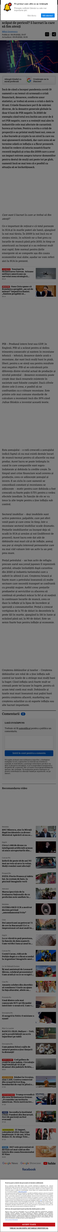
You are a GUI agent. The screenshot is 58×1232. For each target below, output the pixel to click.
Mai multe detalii (22, 1191)
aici (41, 1200)
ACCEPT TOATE (29, 1225)
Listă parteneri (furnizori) (11, 1219)
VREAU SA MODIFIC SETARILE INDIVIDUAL (29, 1228)
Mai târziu (32, 15)
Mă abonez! (48, 15)
